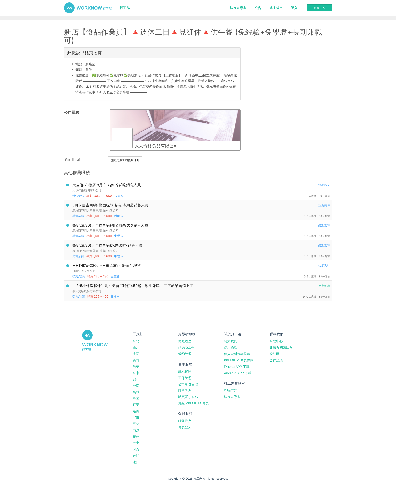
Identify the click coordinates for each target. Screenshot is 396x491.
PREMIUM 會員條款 (238, 360)
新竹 (136, 360)
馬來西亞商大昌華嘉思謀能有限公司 (95, 210)
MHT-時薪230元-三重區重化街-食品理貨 (106, 265)
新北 (136, 347)
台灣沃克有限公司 (83, 271)
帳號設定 (184, 421)
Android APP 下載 (237, 373)
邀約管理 (184, 354)
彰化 (136, 379)
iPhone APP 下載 (237, 366)
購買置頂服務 (188, 397)
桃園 (136, 354)
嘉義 (136, 411)
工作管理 (184, 378)
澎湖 (136, 449)
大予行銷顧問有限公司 (86, 190)
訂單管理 (184, 390)
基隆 (136, 398)
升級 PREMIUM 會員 (193, 403)
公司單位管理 (188, 384)
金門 (136, 456)
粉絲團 (274, 354)
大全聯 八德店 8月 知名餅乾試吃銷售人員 (106, 185)
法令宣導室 (238, 8)
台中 (136, 373)
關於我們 (230, 341)
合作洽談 (276, 360)
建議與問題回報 (281, 347)
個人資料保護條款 (237, 354)
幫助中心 (276, 341)
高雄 (136, 392)
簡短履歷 (184, 341)
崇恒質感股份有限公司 (86, 291)
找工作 (125, 8)
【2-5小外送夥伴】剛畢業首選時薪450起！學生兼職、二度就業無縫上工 (132, 286)
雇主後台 (276, 8)
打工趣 (88, 8)
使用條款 (230, 347)
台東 (136, 443)
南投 (136, 430)
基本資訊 (184, 371)
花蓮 (136, 436)
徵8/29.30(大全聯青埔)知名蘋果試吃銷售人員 (110, 225)
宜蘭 (136, 405)
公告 (258, 8)
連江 (136, 462)
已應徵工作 (186, 347)
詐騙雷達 (230, 390)
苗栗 (136, 366)
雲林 (136, 424)
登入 (294, 8)
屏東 (136, 417)
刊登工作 (319, 7)
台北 (136, 341)
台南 (136, 385)
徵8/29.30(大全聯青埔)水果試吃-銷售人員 (107, 245)
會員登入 (184, 427)
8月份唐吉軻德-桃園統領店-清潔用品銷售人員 (110, 205)
